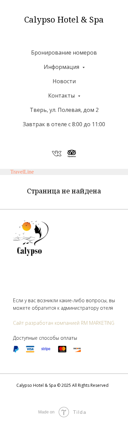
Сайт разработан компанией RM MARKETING (63, 323)
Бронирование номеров (64, 52)
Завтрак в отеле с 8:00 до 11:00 (64, 124)
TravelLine (22, 172)
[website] (57, 153)
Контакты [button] (62, 95)
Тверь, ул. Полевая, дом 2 (64, 110)
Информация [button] (62, 67)
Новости (64, 81)
